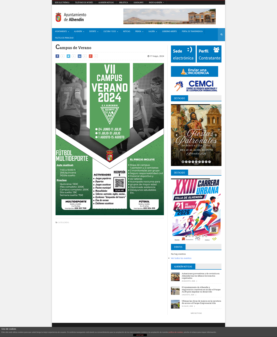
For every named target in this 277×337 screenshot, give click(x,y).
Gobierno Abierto (169, 31)
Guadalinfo (138, 2)
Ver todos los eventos (181, 258)
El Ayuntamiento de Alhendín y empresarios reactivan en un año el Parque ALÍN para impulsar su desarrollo (201, 289)
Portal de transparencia (192, 31)
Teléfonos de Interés (84, 2)
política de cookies (176, 332)
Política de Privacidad (64, 38)
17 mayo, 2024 (156, 56)
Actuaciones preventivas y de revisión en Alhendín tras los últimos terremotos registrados (200, 275)
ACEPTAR (140, 335)
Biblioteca (123, 2)
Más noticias (196, 313)
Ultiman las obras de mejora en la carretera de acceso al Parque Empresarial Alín (201, 302)
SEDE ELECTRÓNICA (62, 2)
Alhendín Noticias (106, 2)
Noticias (126, 31)
